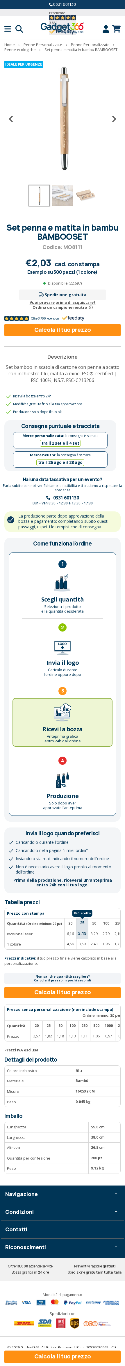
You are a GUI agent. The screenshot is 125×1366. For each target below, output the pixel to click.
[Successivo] (112, 119)
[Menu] (9, 29)
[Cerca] (19, 29)
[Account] (107, 29)
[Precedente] (13, 119)
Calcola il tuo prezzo (62, 330)
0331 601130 (64, 4)
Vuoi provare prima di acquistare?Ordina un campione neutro (63, 305)
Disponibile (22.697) (65, 283)
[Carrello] (116, 29)
